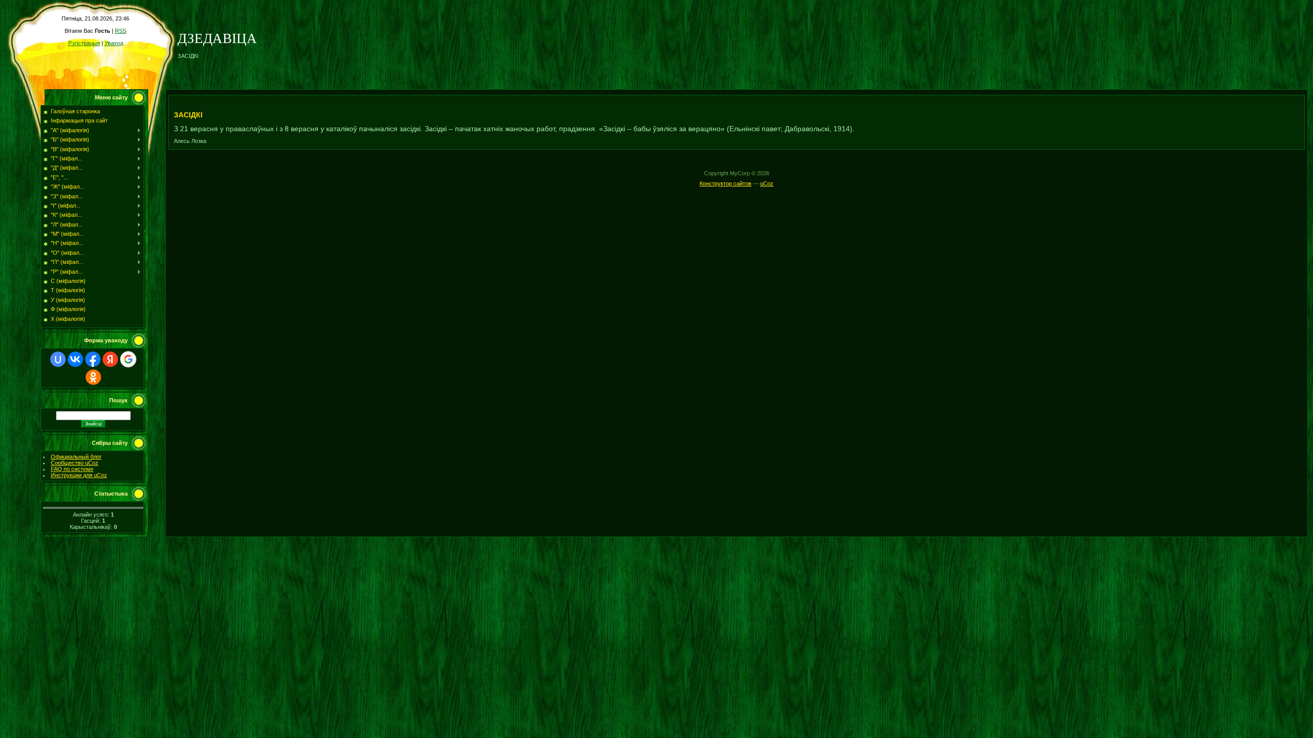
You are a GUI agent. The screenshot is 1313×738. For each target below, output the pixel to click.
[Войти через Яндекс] (110, 359)
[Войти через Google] (128, 359)
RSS (120, 31)
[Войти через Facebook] (93, 359)
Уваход (114, 43)
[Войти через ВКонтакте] (75, 359)
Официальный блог (76, 457)
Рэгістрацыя (84, 43)
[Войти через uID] (58, 359)
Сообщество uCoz (74, 463)
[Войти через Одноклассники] (93, 377)
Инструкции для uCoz (79, 475)
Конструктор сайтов (725, 183)
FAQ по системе (72, 469)
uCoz (766, 183)
